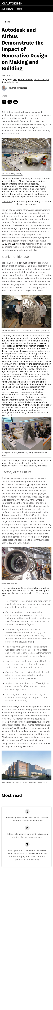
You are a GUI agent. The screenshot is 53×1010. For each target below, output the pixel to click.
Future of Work (25, 80)
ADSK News (7, 9)
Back (7, 22)
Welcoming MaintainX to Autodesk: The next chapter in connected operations (27, 819)
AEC (15, 80)
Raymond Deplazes (17, 88)
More (19, 8)
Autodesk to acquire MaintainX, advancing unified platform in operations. (27, 836)
